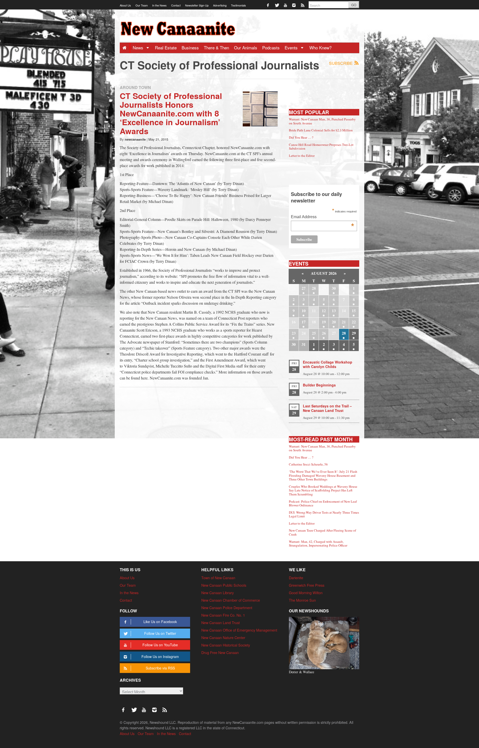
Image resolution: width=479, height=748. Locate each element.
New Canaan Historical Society (225, 645)
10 (304, 310)
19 (324, 322)
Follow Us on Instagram (160, 656)
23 (294, 333)
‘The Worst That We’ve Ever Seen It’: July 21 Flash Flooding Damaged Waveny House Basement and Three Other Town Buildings (323, 475)
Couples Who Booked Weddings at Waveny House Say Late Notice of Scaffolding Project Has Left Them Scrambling (323, 490)
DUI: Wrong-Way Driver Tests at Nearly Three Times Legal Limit (324, 514)
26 (324, 333)
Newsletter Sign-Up (197, 5)
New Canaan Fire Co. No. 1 (223, 615)
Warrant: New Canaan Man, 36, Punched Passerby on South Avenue (322, 121)
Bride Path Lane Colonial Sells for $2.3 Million (321, 130)
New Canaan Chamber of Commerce (230, 600)
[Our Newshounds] (324, 642)
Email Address (322, 217)
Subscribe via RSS (160, 667)
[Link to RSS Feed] (303, 4)
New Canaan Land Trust (220, 622)
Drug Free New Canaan (220, 652)
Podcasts (271, 47)
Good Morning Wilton (306, 592)
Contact (176, 5)
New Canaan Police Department (226, 607)
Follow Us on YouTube (160, 644)
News (138, 47)
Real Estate (166, 47)
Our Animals (245, 47)
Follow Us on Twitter (160, 633)
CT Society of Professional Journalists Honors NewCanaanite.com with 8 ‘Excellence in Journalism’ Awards (171, 113)
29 (354, 333)
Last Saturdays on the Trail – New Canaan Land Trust (327, 408)
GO (353, 4)
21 (344, 322)
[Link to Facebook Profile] (268, 4)
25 (314, 333)
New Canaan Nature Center (223, 637)
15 (354, 310)
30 (334, 288)
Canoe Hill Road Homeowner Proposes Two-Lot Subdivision (321, 146)
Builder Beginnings (319, 384)
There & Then (216, 47)
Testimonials (238, 5)
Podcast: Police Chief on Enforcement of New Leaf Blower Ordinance (323, 503)
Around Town (135, 87)
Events (292, 47)
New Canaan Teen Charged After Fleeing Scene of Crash (322, 532)
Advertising (220, 5)
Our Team (141, 5)
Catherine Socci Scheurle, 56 (308, 464)
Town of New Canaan (218, 577)
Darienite (296, 577)
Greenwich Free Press (306, 585)
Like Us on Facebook (160, 621)
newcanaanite (135, 139)
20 (334, 322)
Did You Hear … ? (301, 137)
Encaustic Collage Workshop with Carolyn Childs (327, 364)
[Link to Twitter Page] (277, 4)
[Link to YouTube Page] (286, 4)
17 (304, 322)
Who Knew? (320, 47)
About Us (125, 5)
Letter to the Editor (302, 155)
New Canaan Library (217, 592)
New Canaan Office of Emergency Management (239, 630)
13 (334, 310)
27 (304, 288)
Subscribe (341, 63)
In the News (159, 5)
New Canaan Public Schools (223, 585)
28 (314, 288)
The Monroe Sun (302, 600)
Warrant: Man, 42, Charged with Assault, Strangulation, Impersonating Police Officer (318, 543)
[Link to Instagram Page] (294, 4)
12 (324, 310)
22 (354, 322)
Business (190, 47)
